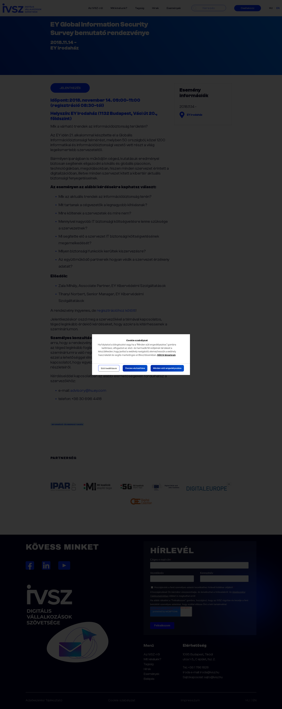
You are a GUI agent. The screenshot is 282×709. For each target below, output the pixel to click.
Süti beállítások (109, 368)
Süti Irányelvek (166, 355)
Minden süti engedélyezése (167, 368)
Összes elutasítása (135, 368)
